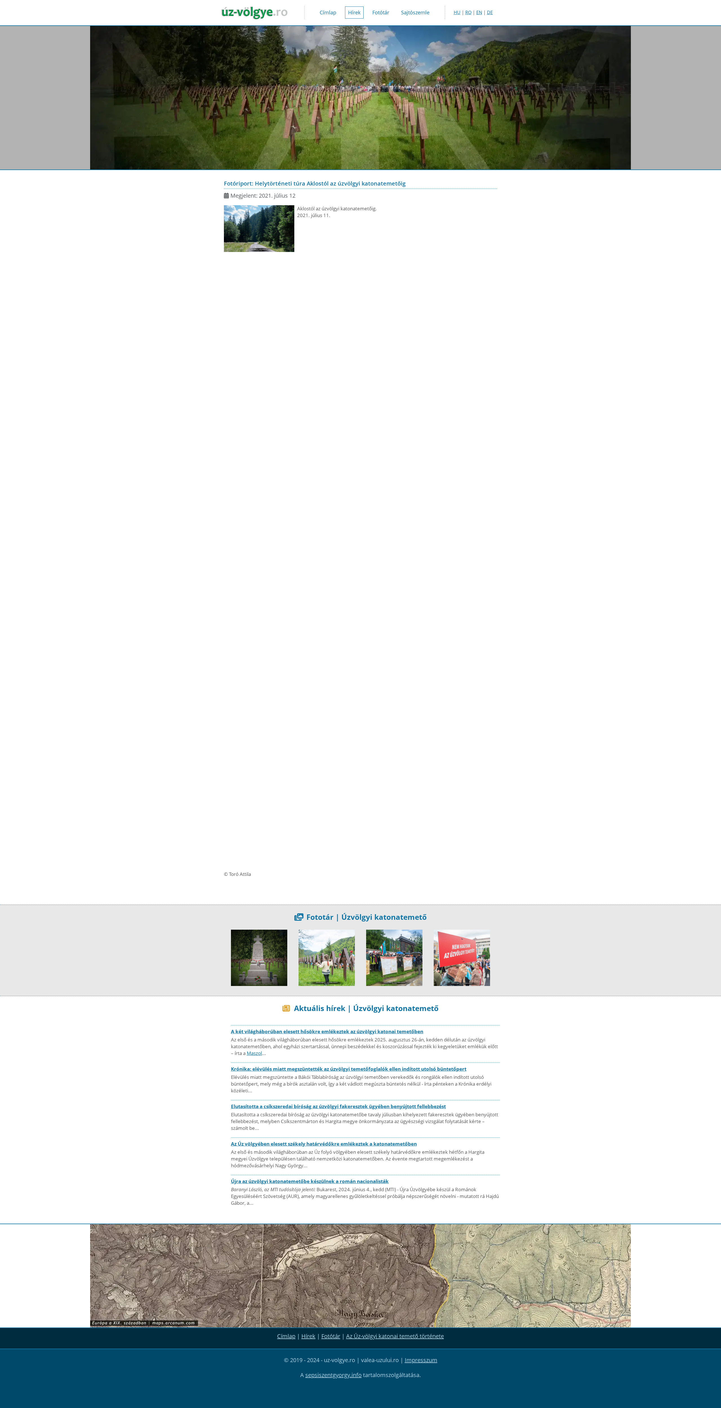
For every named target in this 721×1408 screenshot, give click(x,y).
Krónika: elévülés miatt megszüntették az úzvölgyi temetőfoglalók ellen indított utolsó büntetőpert (348, 1069)
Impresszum (421, 1360)
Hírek (354, 12)
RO (468, 12)
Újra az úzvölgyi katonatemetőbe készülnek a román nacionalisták (310, 1181)
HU (457, 12)
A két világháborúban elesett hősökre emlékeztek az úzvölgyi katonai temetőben (327, 1031)
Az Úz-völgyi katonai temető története (395, 1336)
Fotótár (380, 12)
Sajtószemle (415, 12)
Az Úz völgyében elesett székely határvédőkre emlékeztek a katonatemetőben (324, 1144)
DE (490, 12)
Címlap (328, 12)
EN (479, 12)
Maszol (254, 1053)
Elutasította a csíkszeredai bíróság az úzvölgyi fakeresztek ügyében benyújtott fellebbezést (338, 1106)
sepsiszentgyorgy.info (333, 1375)
